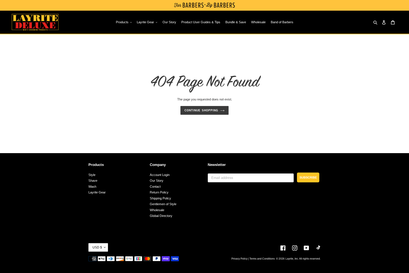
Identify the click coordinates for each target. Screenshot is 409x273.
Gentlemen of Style (163, 204)
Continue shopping (201, 110)
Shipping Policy (160, 198)
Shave (92, 180)
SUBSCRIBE (308, 177)
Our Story (156, 180)
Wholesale (157, 210)
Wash (92, 186)
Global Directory (161, 216)
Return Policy (159, 192)
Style (91, 175)
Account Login (160, 175)
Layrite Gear (97, 192)
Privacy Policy (239, 258)
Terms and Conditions (262, 258)
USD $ (97, 247)
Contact (155, 186)
